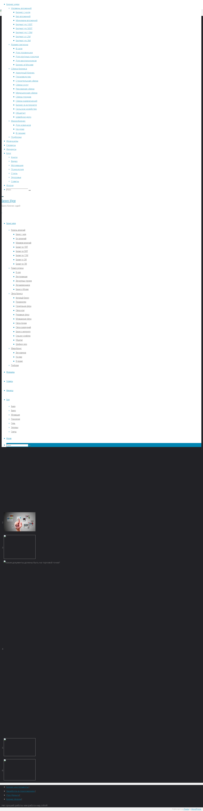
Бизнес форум (13, 799)
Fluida (186, 809)
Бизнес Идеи (9, 200)
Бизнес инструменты (17, 787)
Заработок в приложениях (20, 791)
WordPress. (196, 809)
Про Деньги (12, 795)
